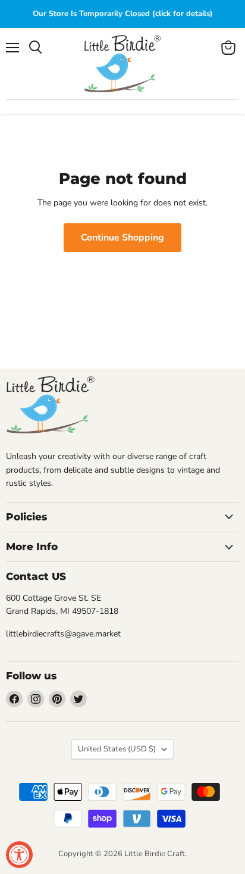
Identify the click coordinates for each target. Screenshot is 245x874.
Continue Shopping (122, 237)
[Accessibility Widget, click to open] (19, 854)
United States (117, 749)
